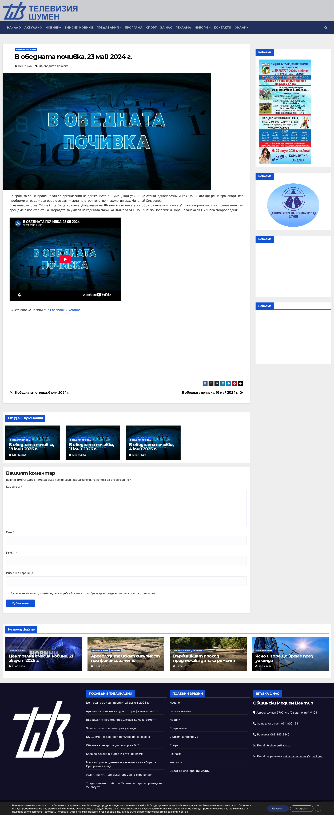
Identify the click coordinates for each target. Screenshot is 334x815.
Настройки (301, 808)
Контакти (222, 27)
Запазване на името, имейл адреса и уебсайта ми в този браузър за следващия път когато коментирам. (83, 593)
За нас (166, 27)
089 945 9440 (279, 734)
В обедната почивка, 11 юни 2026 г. (91, 446)
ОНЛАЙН (242, 27)
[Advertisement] (126, 346)
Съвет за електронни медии (190, 771)
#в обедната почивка (53, 66)
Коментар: (14, 486)
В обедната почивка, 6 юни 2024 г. (42, 393)
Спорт (151, 27)
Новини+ (53, 27)
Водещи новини (100, 650)
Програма (134, 27)
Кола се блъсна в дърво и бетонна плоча (115, 753)
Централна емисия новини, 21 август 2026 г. (41, 658)
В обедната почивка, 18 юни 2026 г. (31, 446)
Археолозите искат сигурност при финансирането (125, 658)
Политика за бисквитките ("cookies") (33, 811)
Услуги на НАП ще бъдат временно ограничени (119, 774)
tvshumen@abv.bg (279, 745)
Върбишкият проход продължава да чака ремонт (204, 658)
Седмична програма (184, 736)
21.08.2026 (18, 666)
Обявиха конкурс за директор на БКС (113, 745)
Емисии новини (79, 27)
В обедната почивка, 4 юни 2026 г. (151, 446)
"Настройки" (111, 808)
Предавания (108, 27)
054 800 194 (289, 723)
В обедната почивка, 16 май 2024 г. (210, 393)
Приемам (278, 808)
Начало (14, 27)
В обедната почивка (26, 49)
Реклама (183, 27)
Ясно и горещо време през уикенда (284, 658)
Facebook (57, 310)
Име (10, 532)
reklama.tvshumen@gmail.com (303, 756)
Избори (202, 27)
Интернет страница (19, 573)
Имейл (11, 552)
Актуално (33, 27)
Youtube (74, 310)
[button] (325, 27)
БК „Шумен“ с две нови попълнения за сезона (118, 736)
